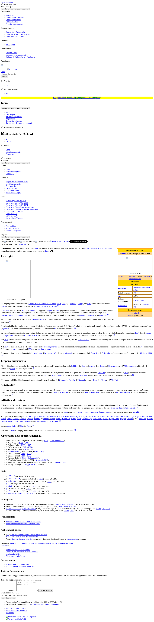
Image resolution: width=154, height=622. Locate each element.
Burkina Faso (44, 416)
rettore (24, 310)
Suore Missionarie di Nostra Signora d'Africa (23, 524)
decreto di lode (36, 353)
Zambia (37, 419)
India (49, 421)
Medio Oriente (129, 408)
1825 (59, 304)
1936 (27, 443)
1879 (142, 300)
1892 (63, 304)
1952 (21, 426)
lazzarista (6, 310)
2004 (37, 458)
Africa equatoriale (130, 366)
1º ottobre (81, 340)
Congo (59, 416)
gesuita (82, 315)
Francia (58, 419)
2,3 (16, 478)
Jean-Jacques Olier (123, 392)
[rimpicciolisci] (12, 242)
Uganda (62, 380)
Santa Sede (95, 353)
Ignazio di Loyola (92, 392)
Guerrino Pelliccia (13, 509)
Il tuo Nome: (6, 593)
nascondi (25, 9)
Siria (83, 366)
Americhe (142, 419)
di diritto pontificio (105, 248)
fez (55, 329)
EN (8, 535)
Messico (11, 421)
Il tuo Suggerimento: (8, 590)
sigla (119, 296)
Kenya (96, 416)
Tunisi (80, 412)
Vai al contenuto (7, 2)
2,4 (19, 478)
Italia (79, 419)
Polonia (105, 419)
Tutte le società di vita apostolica (18, 550)
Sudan (12, 369)
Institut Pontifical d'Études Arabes (97, 412)
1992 (29, 454)
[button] (2, 4)
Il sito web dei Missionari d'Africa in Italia (22, 537)
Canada (4, 421)
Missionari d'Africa (17, 539)
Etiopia (84, 416)
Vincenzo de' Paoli (61, 392)
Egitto (78, 416)
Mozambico (124, 416)
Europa (46, 419)
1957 (23, 445)
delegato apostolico (41, 306)
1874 (6, 347)
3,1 (11, 481)
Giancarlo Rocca (29, 509)
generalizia (11, 426)
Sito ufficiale (135, 313)
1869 (42, 319)
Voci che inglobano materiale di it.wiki (20, 566)
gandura (6, 329)
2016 (63, 462)
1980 (31, 449)
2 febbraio (35, 319)
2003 (108, 509)
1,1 (11, 476)
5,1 (11, 486)
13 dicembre (106, 353)
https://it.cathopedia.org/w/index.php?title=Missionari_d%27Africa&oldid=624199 (41, 543)
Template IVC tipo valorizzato (17, 564)
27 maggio (26, 464)
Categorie (4, 546)
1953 (49, 482)
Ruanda (72, 380)
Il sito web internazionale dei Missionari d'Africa (28, 535)
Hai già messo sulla (76, 98)
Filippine (43, 421)
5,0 (9, 486)
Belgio (52, 419)
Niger (132, 416)
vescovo (73, 304)
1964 (135, 412)
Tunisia (102, 366)
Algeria (92, 366)
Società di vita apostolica (127, 276)
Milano (98, 509)
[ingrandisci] (42, 242)
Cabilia (27, 336)
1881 (45, 375)
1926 (66, 412)
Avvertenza (10, 613)
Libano (55, 421)
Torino (65, 506)
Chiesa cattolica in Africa (15, 556)
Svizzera (130, 419)
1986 (42, 451)
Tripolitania (56, 375)
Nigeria (138, 416)
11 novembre (55, 441)
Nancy (80, 304)
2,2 (14, 478)
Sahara (54, 306)
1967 (29, 445)
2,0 (9, 478)
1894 (30, 349)
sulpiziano (103, 315)
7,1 (11, 491)
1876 (126, 373)
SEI (60, 506)
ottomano (83, 375)
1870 (33, 336)
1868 (134, 293)
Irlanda (73, 419)
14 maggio (136, 300)
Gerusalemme (113, 366)
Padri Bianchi (23, 244)
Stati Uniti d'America (23, 421)
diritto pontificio (135, 279)
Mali (108, 416)
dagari (95, 380)
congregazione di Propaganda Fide (14, 315)
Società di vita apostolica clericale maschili (22, 552)
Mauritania (115, 416)
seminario (33, 310)
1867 (89, 304)
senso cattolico (72, 539)
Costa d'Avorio (69, 416)
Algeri (3, 306)
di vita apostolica (90, 248)
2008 (13, 430)
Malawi (103, 416)
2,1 (11, 478)
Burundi (81, 380)
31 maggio (40, 460)
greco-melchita (116, 408)
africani (28, 416)
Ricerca (4, 76)
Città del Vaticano (61, 504)
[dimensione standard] (27, 242)
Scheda (129, 316)
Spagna (123, 419)
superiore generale (44, 349)
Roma (29, 426)
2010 (46, 460)
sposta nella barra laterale (11, 9)
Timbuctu (101, 373)
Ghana (103, 380)
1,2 (14, 476)
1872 (87, 340)
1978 (41, 479)
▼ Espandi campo (45, 590)
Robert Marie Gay (14, 451)
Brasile (150, 419)
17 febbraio (56, 462)
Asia (37, 421)
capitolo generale (50, 347)
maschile (147, 276)
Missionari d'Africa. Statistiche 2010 (21, 493)
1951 (70, 506)
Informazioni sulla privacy (16, 608)
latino (123, 254)
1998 (24, 458)
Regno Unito (114, 419)
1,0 (9, 476)
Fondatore (122, 289)
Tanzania (16, 419)
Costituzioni (122, 306)
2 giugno (31, 458)
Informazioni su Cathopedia (16, 611)
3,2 (14, 481)
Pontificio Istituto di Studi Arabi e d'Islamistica (23, 522)
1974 (30, 447)
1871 (37, 336)
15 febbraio (145, 304)
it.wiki (29, 539)
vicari (15, 349)
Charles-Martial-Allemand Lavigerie (42, 304)
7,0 (9, 491)
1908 (134, 307)
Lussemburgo (87, 419)
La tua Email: (6, 595)
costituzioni (67, 353)
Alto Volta (115, 380)
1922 (62, 441)
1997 (72, 511)
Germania (66, 419)
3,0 (9, 481)
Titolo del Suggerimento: (10, 580)
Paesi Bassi (97, 419)
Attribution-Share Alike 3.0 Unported (45, 604)
